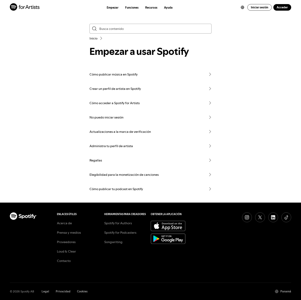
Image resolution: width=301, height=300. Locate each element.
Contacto (64, 260)
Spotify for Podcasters (120, 232)
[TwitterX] (260, 217)
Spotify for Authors (118, 223)
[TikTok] (286, 217)
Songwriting (113, 242)
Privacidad (63, 291)
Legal (45, 291)
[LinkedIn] (273, 217)
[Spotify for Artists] (25, 7)
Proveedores (66, 242)
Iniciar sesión (259, 7)
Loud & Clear (66, 251)
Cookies (82, 291)
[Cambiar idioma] (242, 7)
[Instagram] (247, 217)
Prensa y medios (69, 232)
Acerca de (64, 223)
